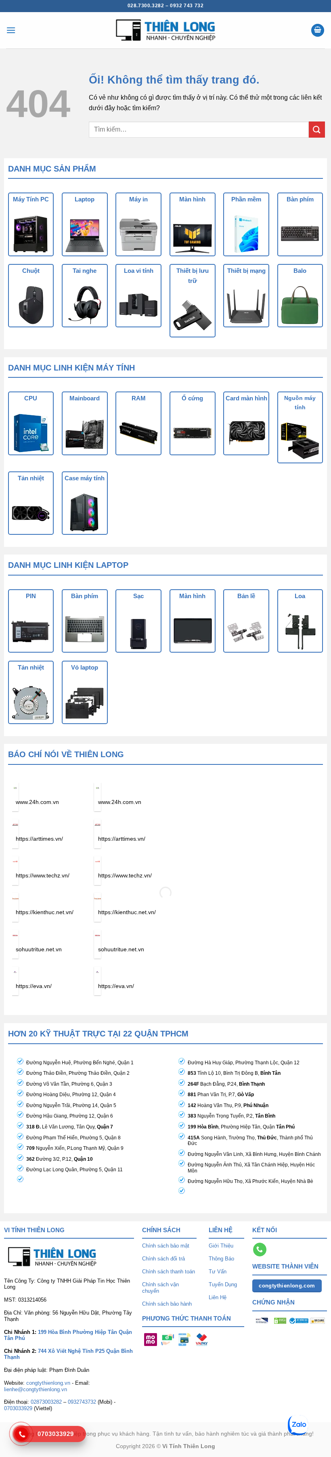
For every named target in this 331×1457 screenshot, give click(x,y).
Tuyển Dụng (223, 1284)
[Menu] (11, 30)
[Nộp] (317, 129)
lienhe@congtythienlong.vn (35, 1389)
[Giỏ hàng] (317, 30)
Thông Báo (221, 1259)
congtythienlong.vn (48, 1383)
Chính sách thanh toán (168, 1272)
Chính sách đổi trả (163, 1259)
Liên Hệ (217, 1297)
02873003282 (46, 1402)
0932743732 (82, 1402)
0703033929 (18, 1408)
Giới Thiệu (221, 1246)
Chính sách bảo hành (167, 1304)
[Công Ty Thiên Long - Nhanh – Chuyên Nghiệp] (165, 30)
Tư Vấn (217, 1272)
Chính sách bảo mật (165, 1246)
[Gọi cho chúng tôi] (259, 1249)
